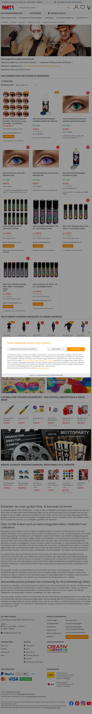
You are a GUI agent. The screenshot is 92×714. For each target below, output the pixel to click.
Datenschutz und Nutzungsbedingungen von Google (37, 360)
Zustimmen (75, 349)
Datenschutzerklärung (43, 375)
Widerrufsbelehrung (57, 375)
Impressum (32, 375)
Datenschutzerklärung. (42, 368)
